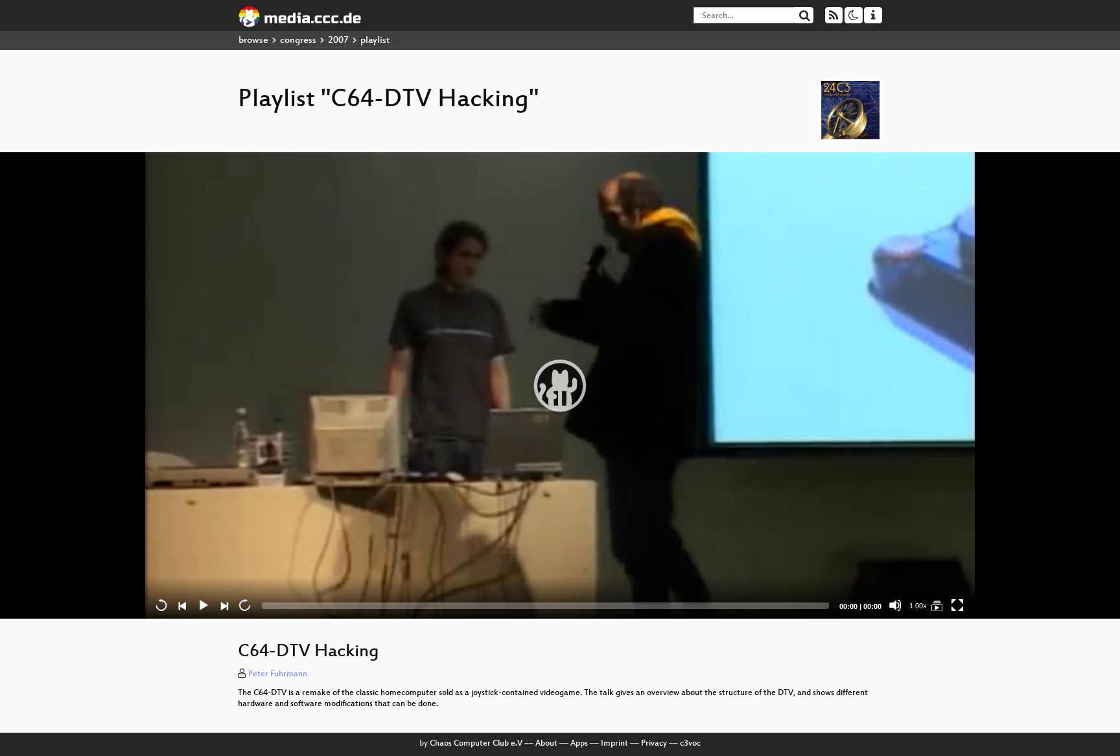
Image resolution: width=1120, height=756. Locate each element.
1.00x (918, 606)
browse (253, 40)
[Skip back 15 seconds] (161, 605)
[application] (560, 385)
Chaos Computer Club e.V (476, 743)
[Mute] (895, 605)
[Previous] (182, 605)
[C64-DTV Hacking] (936, 605)
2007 (338, 40)
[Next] (223, 605)
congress (298, 40)
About (546, 743)
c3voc (690, 743)
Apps (579, 743)
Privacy (654, 743)
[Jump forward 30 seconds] (244, 605)
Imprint (614, 743)
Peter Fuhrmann (277, 674)
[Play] (560, 385)
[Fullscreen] (957, 605)
